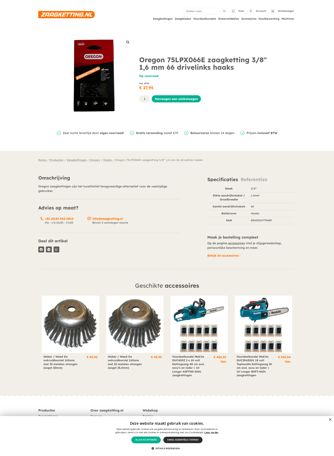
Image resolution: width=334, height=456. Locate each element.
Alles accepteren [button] (146, 439)
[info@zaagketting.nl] (89, 218)
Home (42, 160)
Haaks (107, 160)
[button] (128, 42)
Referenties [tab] (254, 179)
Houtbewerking (269, 18)
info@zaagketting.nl (107, 218)
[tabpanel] (250, 207)
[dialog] (167, 436)
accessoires (236, 243)
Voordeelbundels (204, 18)
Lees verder (211, 432)
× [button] (330, 419)
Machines (287, 18)
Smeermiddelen (228, 18)
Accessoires (248, 18)
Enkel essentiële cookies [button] (182, 439)
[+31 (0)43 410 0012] (41, 218)
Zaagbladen (183, 18)
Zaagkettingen (163, 18)
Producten (56, 160)
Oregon (95, 160)
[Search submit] (224, 11)
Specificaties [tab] (222, 179)
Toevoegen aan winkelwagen (176, 99)
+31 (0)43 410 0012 (59, 218)
